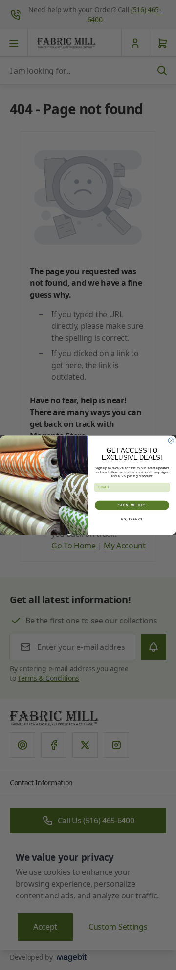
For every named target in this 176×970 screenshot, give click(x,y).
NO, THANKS (132, 518)
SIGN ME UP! (132, 505)
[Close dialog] (171, 440)
